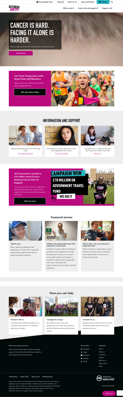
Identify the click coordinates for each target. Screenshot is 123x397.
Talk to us (97, 154)
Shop (59, 2)
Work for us (72, 2)
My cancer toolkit (61, 154)
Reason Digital (110, 386)
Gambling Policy (47, 376)
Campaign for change (55, 320)
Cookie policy (13, 376)
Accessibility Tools (46, 2)
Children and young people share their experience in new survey (61, 245)
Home (101, 349)
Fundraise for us (89, 320)
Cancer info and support (87, 8)
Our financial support (25, 154)
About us (102, 352)
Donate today (20, 53)
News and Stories (87, 2)
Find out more (30, 201)
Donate (104, 2)
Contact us (102, 355)
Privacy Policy (24, 376)
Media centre (103, 363)
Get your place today (30, 92)
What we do (67, 8)
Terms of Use (35, 376)
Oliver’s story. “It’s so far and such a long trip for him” (96, 245)
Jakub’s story (15, 244)
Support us (106, 8)
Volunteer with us (17, 320)
